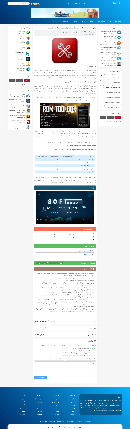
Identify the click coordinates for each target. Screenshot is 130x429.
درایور (23, 399)
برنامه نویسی (55, 402)
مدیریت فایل (38, 411)
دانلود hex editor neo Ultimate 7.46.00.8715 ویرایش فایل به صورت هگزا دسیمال (20, 95)
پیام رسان (39, 408)
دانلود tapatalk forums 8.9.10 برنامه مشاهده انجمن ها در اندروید (108, 43)
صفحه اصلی (118, 21)
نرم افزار (83, 21)
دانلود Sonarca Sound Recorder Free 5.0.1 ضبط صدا (17, 101)
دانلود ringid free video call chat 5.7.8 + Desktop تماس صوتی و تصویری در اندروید (110, 54)
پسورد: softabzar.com (87, 240)
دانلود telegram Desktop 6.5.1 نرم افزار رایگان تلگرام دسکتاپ (108, 32)
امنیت (75, 21)
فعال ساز (57, 414)
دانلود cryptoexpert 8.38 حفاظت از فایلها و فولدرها (17, 111)
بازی (72, 3)
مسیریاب (39, 414)
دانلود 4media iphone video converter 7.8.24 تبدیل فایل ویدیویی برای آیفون (20, 106)
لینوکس (40, 402)
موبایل (91, 21)
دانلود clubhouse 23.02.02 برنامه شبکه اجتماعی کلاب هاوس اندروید (110, 64)
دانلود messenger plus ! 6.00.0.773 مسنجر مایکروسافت (108, 38)
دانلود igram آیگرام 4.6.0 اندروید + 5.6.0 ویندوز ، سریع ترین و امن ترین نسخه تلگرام (110, 48)
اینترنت (74, 408)
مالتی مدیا (73, 402)
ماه (110, 118)
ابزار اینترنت (73, 414)
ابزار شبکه (74, 411)
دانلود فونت (66, 21)
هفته (118, 118)
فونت (67, 3)
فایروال (23, 411)
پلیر (41, 405)
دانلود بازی (79, 421)
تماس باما (78, 3)
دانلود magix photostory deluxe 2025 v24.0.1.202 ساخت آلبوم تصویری (20, 116)
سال (103, 118)
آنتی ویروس (21, 408)
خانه (84, 3)
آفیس (57, 399)
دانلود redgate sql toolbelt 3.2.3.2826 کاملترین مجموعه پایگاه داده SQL (20, 122)
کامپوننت (22, 402)
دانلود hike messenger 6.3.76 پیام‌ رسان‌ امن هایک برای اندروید (108, 59)
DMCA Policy (56, 21)
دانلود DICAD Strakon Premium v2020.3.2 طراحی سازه (17, 127)
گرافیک (23, 405)
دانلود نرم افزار (70, 421)
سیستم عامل (101, 21)
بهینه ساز (92, 322)
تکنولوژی (22, 414)
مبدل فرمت (73, 405)
